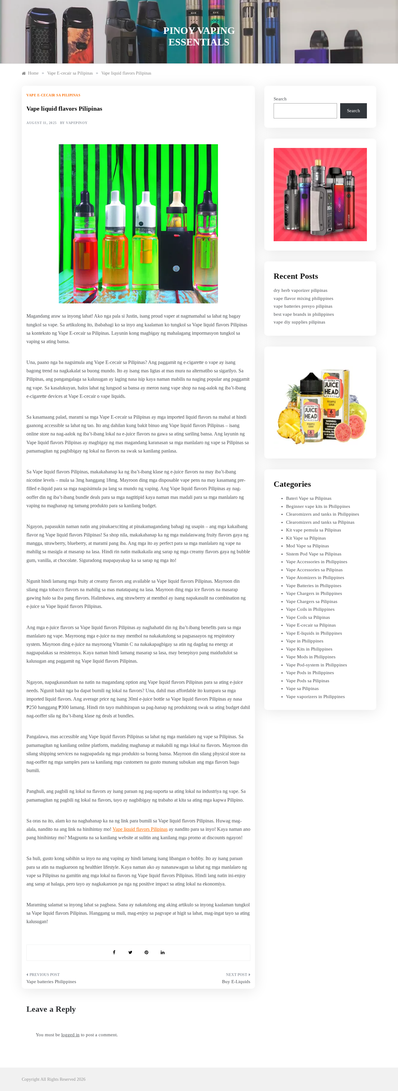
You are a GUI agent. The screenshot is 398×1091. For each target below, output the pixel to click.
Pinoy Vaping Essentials (199, 36)
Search (280, 98)
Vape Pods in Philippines (310, 672)
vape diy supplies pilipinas (299, 322)
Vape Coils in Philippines (310, 609)
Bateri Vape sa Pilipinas (308, 498)
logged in (70, 1034)
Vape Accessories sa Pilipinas (314, 569)
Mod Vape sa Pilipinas (307, 545)
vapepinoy (77, 123)
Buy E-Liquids (236, 981)
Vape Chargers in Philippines (314, 593)
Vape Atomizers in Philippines (315, 577)
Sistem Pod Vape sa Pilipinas (313, 553)
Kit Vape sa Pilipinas (306, 538)
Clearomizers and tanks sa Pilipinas (320, 522)
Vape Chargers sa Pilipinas (311, 601)
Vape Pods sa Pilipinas (307, 680)
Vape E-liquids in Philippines (314, 633)
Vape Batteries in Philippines (313, 585)
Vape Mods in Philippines (311, 656)
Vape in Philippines (304, 640)
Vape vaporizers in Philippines (315, 696)
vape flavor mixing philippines (303, 298)
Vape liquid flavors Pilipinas (140, 829)
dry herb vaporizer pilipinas (300, 290)
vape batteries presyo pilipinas (303, 306)
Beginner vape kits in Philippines (318, 506)
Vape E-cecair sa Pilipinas (53, 95)
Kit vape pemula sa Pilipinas (313, 529)
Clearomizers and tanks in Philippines (322, 514)
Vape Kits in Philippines (309, 649)
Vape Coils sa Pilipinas (308, 617)
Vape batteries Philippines (51, 981)
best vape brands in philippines (304, 314)
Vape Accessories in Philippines (316, 561)
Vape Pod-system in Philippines (316, 664)
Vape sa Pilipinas (302, 688)
